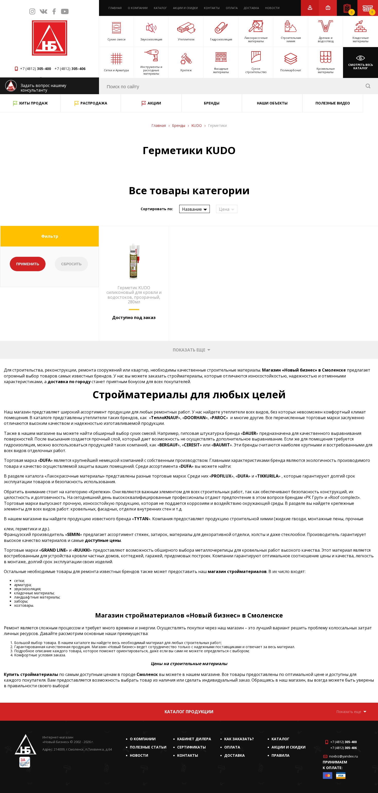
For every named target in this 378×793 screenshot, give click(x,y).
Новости (272, 8)
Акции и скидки (185, 8)
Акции (154, 103)
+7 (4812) (35, 69)
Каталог (160, 8)
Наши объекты (272, 103)
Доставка (251, 8)
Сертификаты (191, 747)
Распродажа (93, 103)
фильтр (49, 236)
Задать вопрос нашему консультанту (43, 88)
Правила (281, 755)
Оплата (232, 8)
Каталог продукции (189, 712)
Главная (115, 8)
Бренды (211, 103)
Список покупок (352, 12)
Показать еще (189, 350)
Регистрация (310, 7)
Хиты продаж (33, 103)
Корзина (372, 12)
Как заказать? (239, 738)
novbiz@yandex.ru (343, 756)
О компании (138, 8)
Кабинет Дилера (194, 738)
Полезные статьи (148, 747)
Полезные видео (333, 103)
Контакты (212, 8)
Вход (328, 7)
